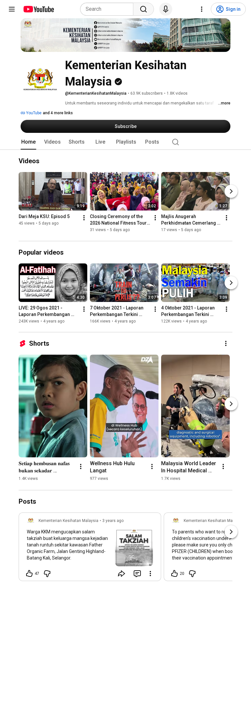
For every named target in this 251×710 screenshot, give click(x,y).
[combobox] (109, 9)
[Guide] (12, 9)
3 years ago (113, 520)
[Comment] (137, 573)
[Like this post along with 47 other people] (29, 573)
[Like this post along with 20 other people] (174, 573)
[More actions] (84, 218)
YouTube (33, 113)
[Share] (121, 573)
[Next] (231, 191)
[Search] (143, 9)
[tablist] (125, 142)
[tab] (28, 142)
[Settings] (202, 9)
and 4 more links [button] (58, 113)
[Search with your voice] (165, 9)
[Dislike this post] (47, 573)
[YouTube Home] (38, 9)
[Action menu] (150, 573)
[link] (90, 549)
